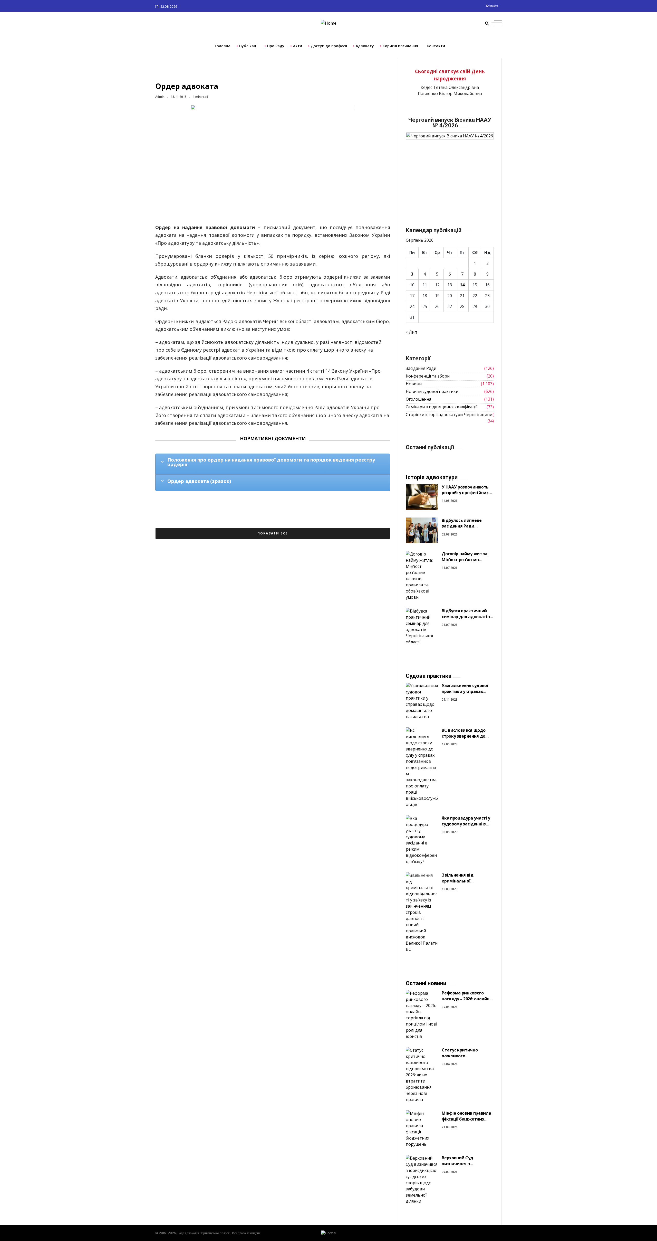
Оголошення (418, 399)
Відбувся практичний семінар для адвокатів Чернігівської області (466, 616)
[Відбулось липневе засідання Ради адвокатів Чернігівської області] (422, 530)
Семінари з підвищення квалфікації (441, 407)
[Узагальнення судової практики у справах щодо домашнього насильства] (422, 701)
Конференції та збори (428, 376)
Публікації (248, 45)
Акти (297, 45)
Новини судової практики (432, 391)
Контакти (492, 6)
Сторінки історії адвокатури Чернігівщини (449, 414)
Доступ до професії (329, 45)
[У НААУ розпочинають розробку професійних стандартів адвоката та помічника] (422, 497)
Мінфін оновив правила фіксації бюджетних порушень (466, 1118)
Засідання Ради (421, 368)
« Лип (411, 332)
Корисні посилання (400, 45)
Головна (222, 45)
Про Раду (275, 45)
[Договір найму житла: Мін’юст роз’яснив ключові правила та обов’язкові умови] (422, 575)
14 (462, 285)
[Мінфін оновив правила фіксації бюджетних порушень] (422, 1129)
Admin (160, 97)
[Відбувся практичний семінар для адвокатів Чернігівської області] (422, 626)
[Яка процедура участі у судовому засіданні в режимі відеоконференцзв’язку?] (422, 840)
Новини (414, 384)
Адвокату (365, 45)
